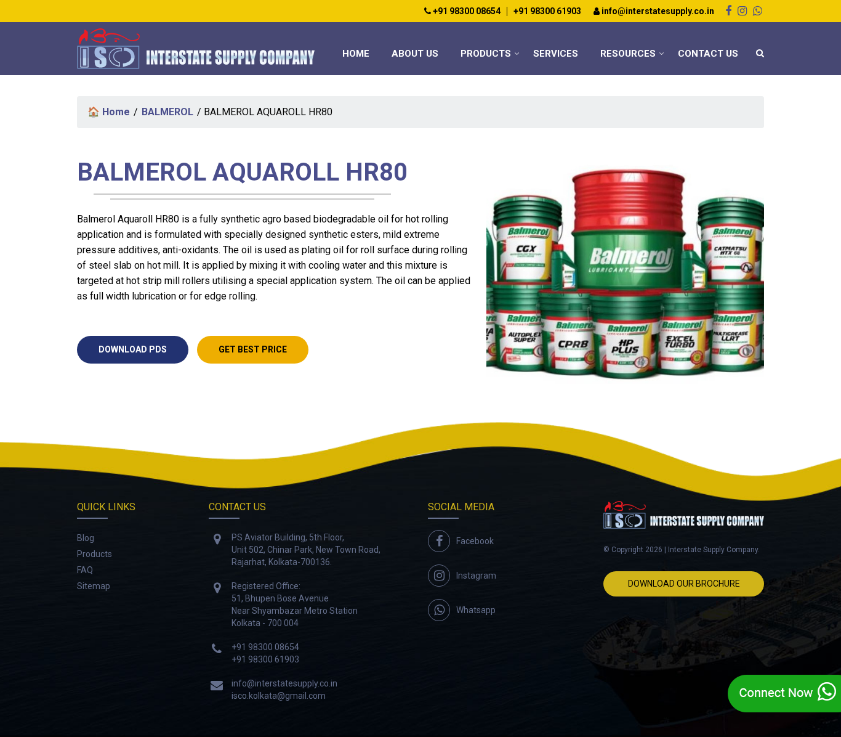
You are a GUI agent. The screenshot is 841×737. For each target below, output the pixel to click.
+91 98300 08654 (466, 11)
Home (355, 53)
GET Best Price (253, 349)
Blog (85, 538)
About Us (415, 53)
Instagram (476, 575)
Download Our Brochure (684, 583)
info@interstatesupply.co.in (657, 11)
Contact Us (708, 53)
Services (555, 53)
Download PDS (133, 349)
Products (486, 53)
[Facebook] (728, 10)
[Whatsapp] (757, 10)
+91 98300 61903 (547, 11)
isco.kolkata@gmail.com (278, 696)
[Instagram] (742, 10)
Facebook (475, 541)
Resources (628, 53)
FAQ (85, 570)
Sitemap (93, 586)
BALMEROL (167, 112)
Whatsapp (476, 610)
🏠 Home (108, 112)
